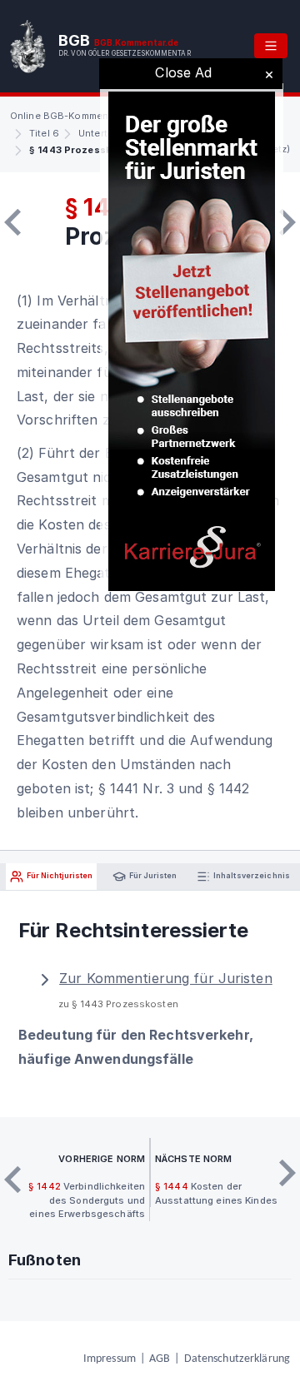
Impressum (109, 1359)
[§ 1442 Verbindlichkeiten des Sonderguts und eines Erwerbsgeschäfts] (12, 222)
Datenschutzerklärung (237, 1359)
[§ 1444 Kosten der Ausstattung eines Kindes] (287, 222)
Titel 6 (44, 133)
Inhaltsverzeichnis (251, 875)
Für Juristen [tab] (152, 875)
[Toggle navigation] (271, 45)
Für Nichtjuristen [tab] (58, 875)
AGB (159, 1359)
